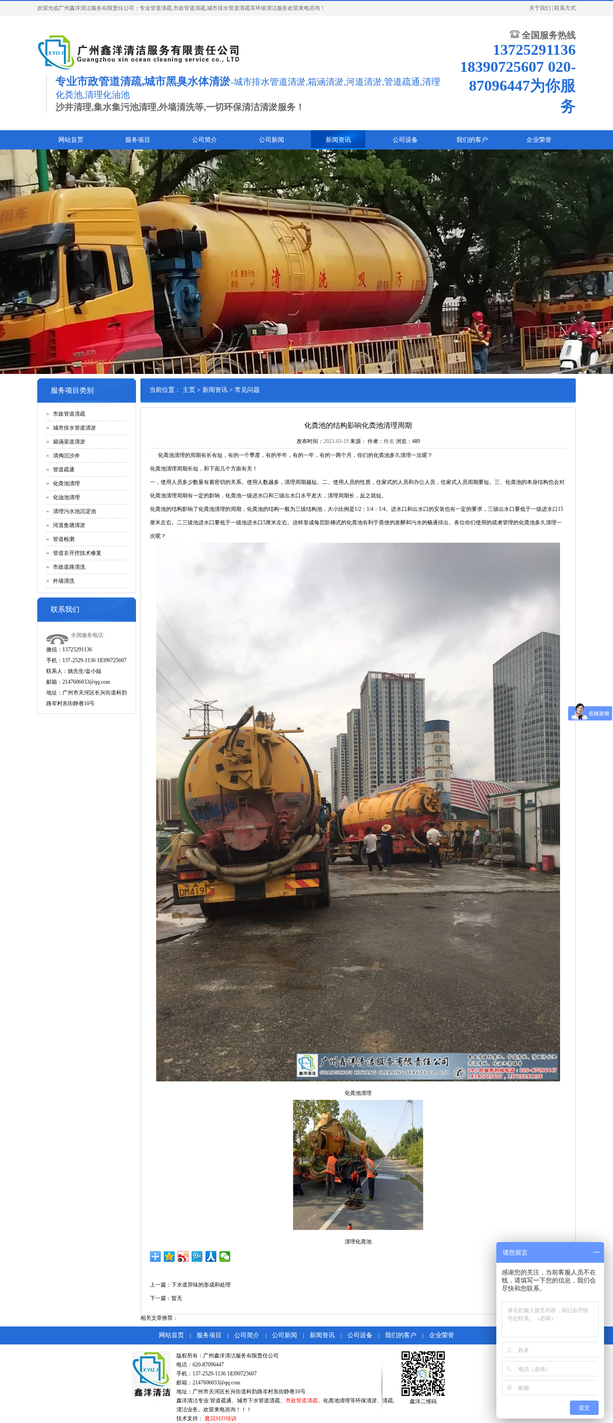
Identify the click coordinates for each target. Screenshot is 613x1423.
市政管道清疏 (69, 414)
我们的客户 (472, 139)
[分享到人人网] (211, 1256)
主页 (189, 389)
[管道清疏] (88, 49)
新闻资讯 (338, 139)
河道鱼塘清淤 (69, 525)
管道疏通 (63, 469)
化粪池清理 (66, 483)
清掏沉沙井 (66, 455)
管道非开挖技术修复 (77, 553)
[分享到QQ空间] (169, 1256)
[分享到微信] (225, 1256)
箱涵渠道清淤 (69, 442)
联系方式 (565, 8)
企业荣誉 (539, 139)
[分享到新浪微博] (183, 1256)
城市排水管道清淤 (74, 428)
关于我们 (540, 8)
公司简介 (204, 139)
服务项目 (137, 139)
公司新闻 (271, 139)
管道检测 (63, 539)
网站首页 (70, 139)
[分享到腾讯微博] (197, 1256)
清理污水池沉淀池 (74, 511)
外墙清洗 (63, 581)
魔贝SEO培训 (220, 1418)
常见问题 (247, 389)
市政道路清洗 (69, 567)
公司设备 (405, 139)
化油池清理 (66, 497)
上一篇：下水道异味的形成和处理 (190, 1285)
